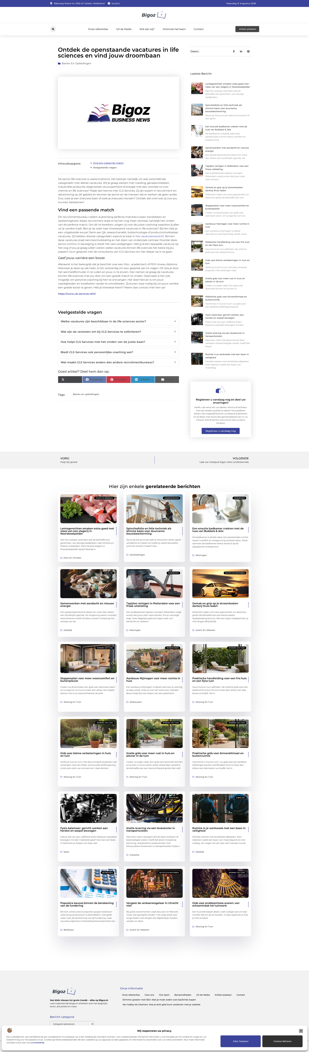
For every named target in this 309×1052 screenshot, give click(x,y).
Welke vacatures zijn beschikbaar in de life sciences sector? (118, 321)
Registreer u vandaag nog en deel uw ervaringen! (221, 401)
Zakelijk (108, 573)
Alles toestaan (240, 1041)
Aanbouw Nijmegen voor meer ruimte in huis (153, 679)
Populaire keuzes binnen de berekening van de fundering (87, 904)
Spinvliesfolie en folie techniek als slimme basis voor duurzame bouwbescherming (223, 108)
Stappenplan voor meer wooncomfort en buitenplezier (87, 679)
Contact (199, 29)
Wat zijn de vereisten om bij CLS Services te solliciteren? (118, 331)
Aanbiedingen (171, 498)
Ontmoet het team (174, 29)
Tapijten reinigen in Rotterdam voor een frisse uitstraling (153, 605)
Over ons (149, 995)
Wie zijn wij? (147, 29)
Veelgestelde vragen (105, 167)
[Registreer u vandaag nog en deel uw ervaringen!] (220, 389)
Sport (110, 798)
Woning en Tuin (105, 648)
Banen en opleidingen (76, 63)
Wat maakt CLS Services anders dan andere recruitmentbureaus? (118, 362)
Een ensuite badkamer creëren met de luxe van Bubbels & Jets (218, 530)
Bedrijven (107, 873)
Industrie (174, 798)
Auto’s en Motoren (235, 573)
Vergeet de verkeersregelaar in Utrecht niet (152, 904)
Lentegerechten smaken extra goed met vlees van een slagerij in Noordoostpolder (87, 531)
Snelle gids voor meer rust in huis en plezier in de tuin (150, 754)
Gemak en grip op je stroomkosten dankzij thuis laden (215, 605)
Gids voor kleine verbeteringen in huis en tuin (85, 754)
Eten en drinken (104, 498)
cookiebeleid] (37, 1042)
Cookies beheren (282, 1041)
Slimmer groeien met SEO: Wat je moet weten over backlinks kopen (159, 999)
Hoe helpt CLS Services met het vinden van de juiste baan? (118, 341)
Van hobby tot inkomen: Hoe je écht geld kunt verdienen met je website (161, 1004)
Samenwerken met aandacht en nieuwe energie (87, 605)
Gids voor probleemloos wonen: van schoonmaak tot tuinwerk (215, 904)
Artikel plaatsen (223, 995)
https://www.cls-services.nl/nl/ (77, 293)
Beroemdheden (182, 995)
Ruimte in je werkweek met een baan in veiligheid (219, 829)
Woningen (239, 498)
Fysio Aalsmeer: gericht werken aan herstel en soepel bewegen (84, 829)
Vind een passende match (108, 163)
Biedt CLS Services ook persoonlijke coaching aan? (118, 352)
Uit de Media (123, 29)
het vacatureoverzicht (150, 236)
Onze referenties (98, 29)
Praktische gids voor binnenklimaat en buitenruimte (218, 754)
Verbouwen (173, 648)
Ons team (164, 995)
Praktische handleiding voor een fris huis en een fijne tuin (219, 679)
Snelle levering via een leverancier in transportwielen (150, 829)
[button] (301, 1031)
